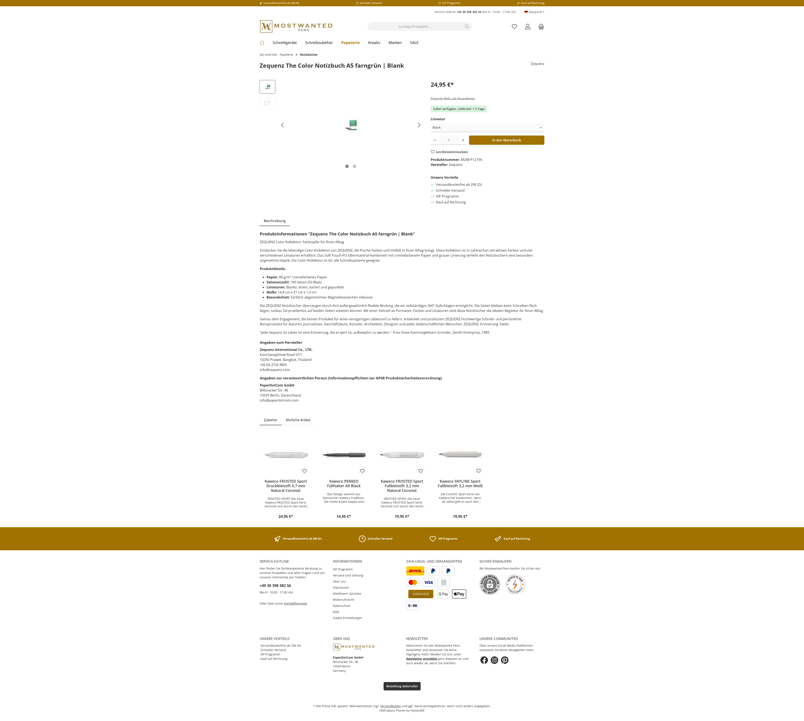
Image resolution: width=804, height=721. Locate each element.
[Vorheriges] (283, 125)
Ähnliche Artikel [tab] (298, 420)
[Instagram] (494, 660)
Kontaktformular (295, 603)
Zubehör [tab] (270, 420)
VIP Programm (343, 569)
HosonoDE (417, 710)
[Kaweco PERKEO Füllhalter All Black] (344, 455)
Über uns (339, 581)
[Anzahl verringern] (435, 140)
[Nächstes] (419, 125)
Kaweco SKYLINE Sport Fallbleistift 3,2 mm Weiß (460, 483)
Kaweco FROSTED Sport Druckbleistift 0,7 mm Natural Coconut (286, 486)
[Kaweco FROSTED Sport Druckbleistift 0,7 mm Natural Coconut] (285, 455)
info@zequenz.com (275, 369)
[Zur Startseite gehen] (296, 26)
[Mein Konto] (527, 26)
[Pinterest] (504, 660)
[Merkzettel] (514, 26)
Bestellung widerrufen (402, 686)
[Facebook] (484, 660)
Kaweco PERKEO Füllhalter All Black (344, 483)
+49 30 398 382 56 (275, 585)
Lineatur (438, 119)
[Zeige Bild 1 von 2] (347, 166)
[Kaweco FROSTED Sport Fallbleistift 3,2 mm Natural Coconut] (402, 455)
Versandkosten (390, 706)
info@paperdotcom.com (279, 400)
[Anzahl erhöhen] (463, 140)
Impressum (341, 587)
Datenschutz (341, 606)
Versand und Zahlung (348, 575)
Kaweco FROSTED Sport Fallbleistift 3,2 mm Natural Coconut (402, 486)
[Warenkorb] (540, 26)
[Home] (266, 42)
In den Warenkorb (506, 140)
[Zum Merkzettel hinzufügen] (304, 470)
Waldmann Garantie (347, 594)
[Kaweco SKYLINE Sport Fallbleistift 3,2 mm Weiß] (460, 455)
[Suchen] (467, 26)
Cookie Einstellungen (347, 618)
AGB (336, 612)
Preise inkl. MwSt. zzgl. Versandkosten (453, 98)
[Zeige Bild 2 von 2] (354, 166)
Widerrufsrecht (343, 600)
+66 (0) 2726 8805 (273, 364)
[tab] (275, 221)
